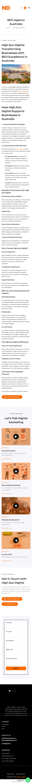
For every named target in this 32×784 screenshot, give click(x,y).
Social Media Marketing (8, 761)
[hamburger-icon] (29, 8)
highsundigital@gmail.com (9, 740)
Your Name (9, 622)
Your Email (8, 631)
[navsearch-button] (22, 7)
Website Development (7, 756)
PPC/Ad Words (5, 753)
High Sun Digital (22, 91)
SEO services (19, 149)
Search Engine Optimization (9, 758)
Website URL (9, 649)
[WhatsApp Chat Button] (27, 779)
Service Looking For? (11, 658)
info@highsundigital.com (9, 738)
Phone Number (10, 640)
